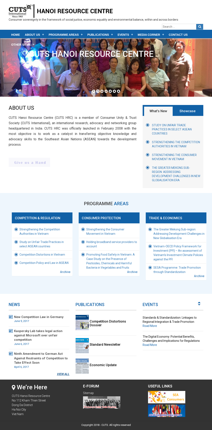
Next (199, 302)
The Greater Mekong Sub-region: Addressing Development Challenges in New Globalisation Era (179, 234)
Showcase (187, 111)
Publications (98, 34)
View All (63, 374)
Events (123, 34)
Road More (150, 326)
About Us (32, 34)
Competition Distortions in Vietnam (42, 254)
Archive (65, 272)
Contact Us (178, 34)
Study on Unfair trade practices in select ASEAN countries (172, 129)
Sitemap (88, 393)
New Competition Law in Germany (38, 319)
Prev (199, 305)
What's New (158, 111)
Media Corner (149, 34)
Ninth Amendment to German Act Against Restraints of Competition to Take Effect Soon (41, 360)
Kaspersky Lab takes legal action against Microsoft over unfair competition (38, 337)
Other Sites (20, 44)
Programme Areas (64, 34)
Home (15, 34)
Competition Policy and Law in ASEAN (44, 262)
